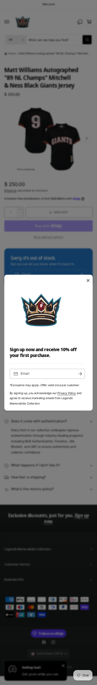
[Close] (88, 280)
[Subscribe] (80, 374)
